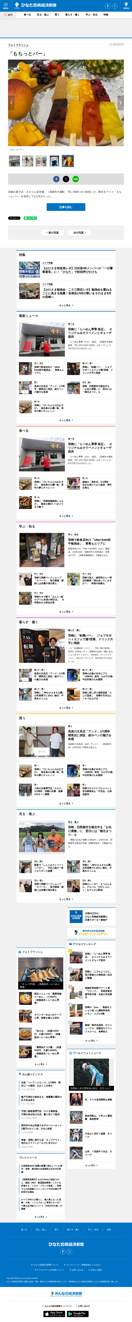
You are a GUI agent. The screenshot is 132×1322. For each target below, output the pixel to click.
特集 (106, 14)
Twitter (115, 6)
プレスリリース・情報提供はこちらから (83, 1265)
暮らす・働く (72, 14)
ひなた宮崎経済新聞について (45, 1265)
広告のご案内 (96, 1270)
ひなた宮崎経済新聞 (35, 5)
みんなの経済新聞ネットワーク (66, 1294)
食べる (27, 14)
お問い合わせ (77, 1270)
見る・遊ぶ (43, 14)
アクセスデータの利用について (50, 1270)
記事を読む (66, 207)
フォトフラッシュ (18, 45)
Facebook (107, 6)
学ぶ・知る (92, 14)
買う (57, 14)
